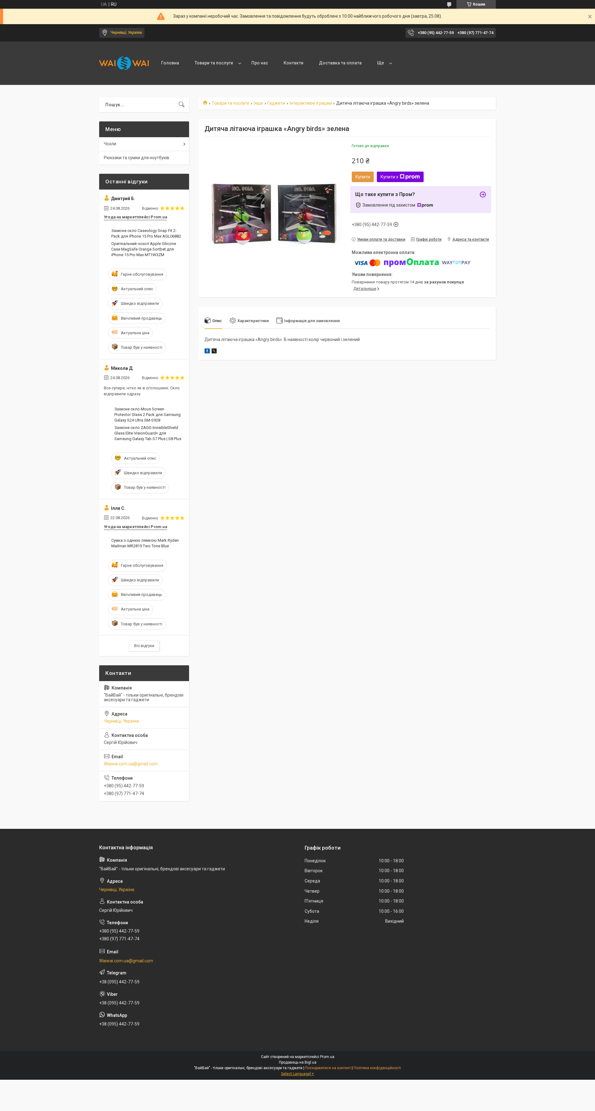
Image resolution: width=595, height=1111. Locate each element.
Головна (170, 62)
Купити (362, 176)
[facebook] (207, 351)
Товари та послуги (214, 62)
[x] (214, 351)
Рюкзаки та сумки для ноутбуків (136, 157)
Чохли (110, 143)
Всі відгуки (144, 645)
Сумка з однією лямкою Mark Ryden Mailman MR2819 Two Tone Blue (145, 543)
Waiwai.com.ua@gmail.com (131, 763)
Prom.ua (327, 1057)
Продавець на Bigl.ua (297, 1062)
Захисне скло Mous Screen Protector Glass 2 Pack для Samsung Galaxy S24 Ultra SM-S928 (147, 414)
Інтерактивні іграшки (311, 103)
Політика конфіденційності (377, 1068)
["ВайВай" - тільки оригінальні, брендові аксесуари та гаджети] (124, 63)
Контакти (293, 62)
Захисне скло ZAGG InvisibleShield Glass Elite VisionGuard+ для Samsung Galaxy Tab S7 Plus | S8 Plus (147, 433)
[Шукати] (181, 104)
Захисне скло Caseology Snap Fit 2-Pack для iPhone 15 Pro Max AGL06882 (146, 233)
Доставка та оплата (340, 62)
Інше (258, 103)
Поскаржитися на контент (328, 1068)
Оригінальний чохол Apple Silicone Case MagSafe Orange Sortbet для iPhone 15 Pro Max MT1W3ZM (143, 249)
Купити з (389, 176)
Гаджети (276, 103)
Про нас (259, 62)
